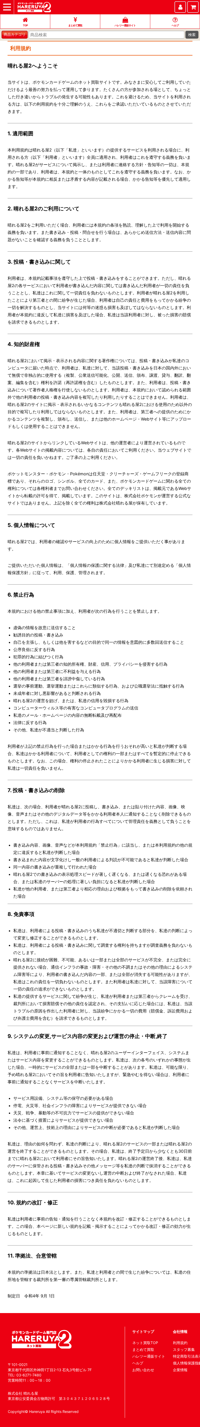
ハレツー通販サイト (148, 1356)
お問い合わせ (143, 1370)
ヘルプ (137, 1363)
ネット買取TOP (145, 1342)
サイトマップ (143, 1331)
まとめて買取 (143, 1349)
